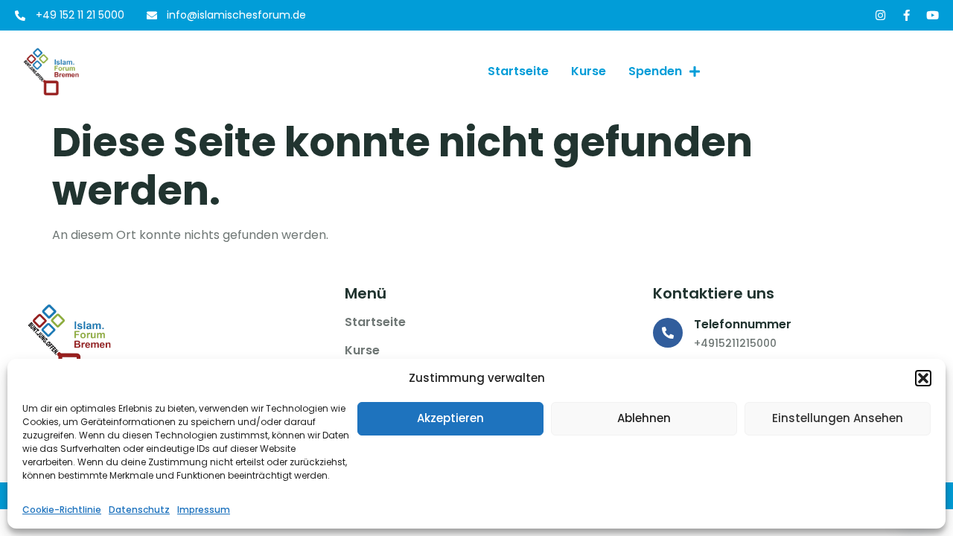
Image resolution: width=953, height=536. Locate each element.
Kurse (588, 71)
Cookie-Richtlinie (61, 509)
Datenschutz (139, 509)
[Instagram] (880, 15)
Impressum (203, 509)
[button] (923, 378)
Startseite (518, 71)
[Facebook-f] (906, 15)
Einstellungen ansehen (837, 418)
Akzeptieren (450, 418)
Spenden (655, 71)
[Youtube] (932, 15)
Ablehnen (644, 418)
